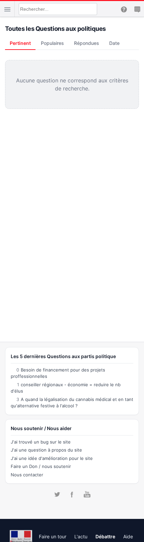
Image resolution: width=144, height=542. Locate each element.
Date (114, 43)
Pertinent (20, 43)
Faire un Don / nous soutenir (41, 466)
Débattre (105, 536)
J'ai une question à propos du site (46, 450)
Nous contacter (27, 474)
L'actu (80, 536)
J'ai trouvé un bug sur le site (41, 442)
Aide (128, 536)
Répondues (86, 43)
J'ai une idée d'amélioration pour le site (52, 458)
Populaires (52, 43)
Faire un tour (52, 536)
